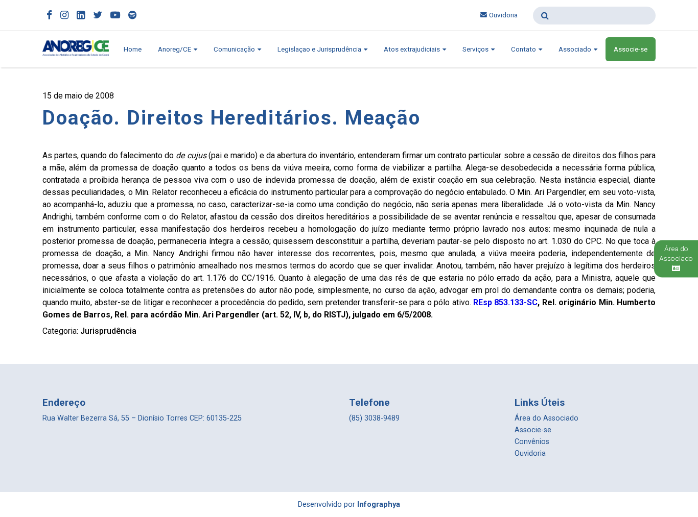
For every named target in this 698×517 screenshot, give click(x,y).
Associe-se (630, 49)
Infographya (378, 504)
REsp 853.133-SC (505, 302)
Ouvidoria (503, 15)
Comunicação (235, 49)
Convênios (532, 441)
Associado (576, 49)
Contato (524, 49)
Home (133, 49)
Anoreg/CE (175, 49)
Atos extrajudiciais (412, 49)
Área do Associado (546, 418)
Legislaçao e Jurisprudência (320, 49)
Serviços (476, 49)
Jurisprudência (108, 331)
